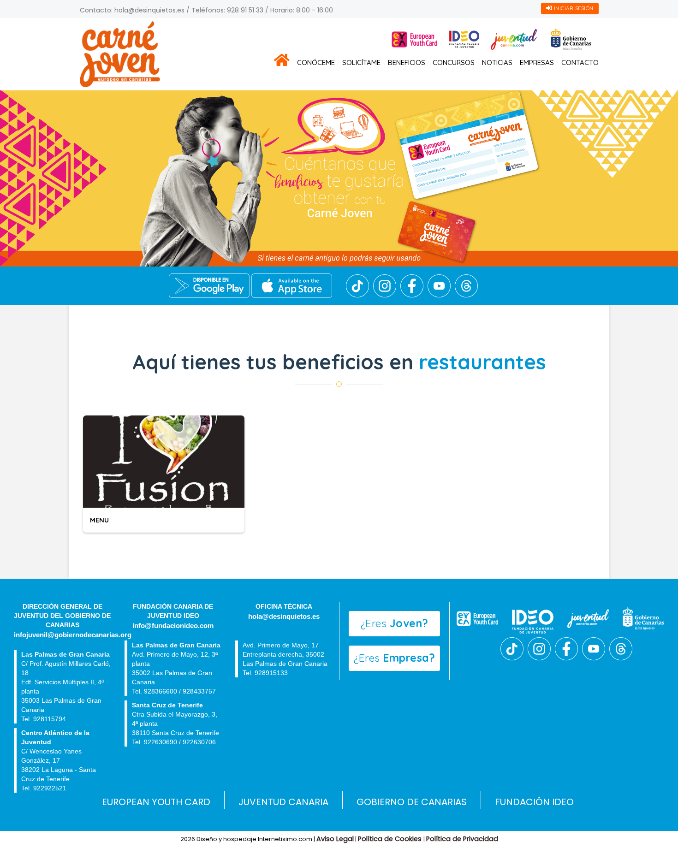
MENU (99, 520)
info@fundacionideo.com (173, 625)
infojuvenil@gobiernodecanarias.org (72, 635)
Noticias (497, 62)
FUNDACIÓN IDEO (534, 801)
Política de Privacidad (462, 838)
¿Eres (394, 623)
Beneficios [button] (406, 62)
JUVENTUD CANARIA (283, 801)
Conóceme (316, 62)
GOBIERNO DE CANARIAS (412, 801)
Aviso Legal (335, 838)
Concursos (454, 62)
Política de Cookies (390, 838)
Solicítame (361, 62)
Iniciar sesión (573, 8)
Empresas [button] (537, 62)
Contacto (580, 62)
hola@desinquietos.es (149, 10)
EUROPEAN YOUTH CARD (156, 801)
